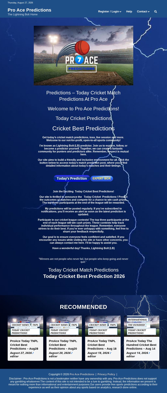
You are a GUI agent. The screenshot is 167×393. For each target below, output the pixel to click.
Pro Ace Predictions (29, 10)
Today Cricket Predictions (21, 331)
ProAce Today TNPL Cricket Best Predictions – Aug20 (63, 344)
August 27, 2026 (21, 352)
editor (14, 356)
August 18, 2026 (98, 352)
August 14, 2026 (137, 352)
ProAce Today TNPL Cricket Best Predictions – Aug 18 (102, 344)
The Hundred (136, 324)
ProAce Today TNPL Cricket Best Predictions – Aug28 (24, 344)
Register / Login (108, 11)
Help (129, 11)
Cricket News (20, 324)
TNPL (35, 324)
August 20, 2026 (60, 352)
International (137, 319)
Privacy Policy (106, 374)
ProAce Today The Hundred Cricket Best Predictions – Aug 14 (141, 344)
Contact (142, 11)
